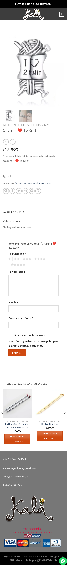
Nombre (13, 302)
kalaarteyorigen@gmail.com (20, 468)
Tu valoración (17, 271)
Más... (47, 125)
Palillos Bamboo (49, 424)
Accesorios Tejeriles (27, 125)
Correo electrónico (20, 318)
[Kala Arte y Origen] (33, 14)
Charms (40, 182)
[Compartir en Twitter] (19, 191)
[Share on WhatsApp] (6, 191)
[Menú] (5, 14)
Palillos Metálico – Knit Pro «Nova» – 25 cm (17, 426)
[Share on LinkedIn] (38, 191)
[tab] (33, 212)
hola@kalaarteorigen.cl (17, 476)
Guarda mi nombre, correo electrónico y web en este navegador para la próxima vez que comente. (33, 340)
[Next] (58, 67)
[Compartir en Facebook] (12, 191)
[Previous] (8, 67)
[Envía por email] (25, 191)
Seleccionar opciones (17, 438)
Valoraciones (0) (13, 212)
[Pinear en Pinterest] (32, 191)
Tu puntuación (18, 253)
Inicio (6, 125)
